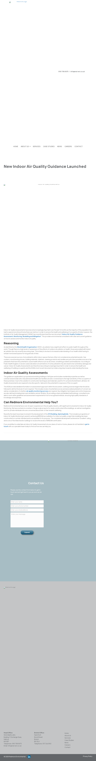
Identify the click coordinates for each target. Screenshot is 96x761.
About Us (25, 146)
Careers (68, 146)
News (59, 146)
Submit (27, 532)
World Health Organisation (27, 347)
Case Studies (48, 146)
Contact (79, 146)
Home (15, 146)
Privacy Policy (87, 756)
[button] (89, 72)
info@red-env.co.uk (77, 71)
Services (36, 146)
